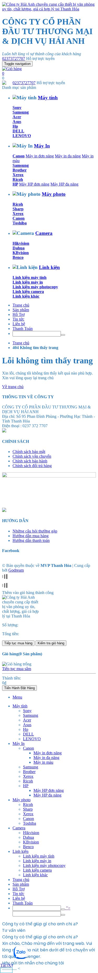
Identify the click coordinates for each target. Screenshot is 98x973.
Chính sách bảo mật (29, 451)
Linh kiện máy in (28, 282)
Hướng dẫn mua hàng (31, 536)
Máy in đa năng (68, 156)
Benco (18, 257)
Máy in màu (43, 762)
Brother (20, 170)
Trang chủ (21, 305)
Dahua (19, 248)
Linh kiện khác (26, 296)
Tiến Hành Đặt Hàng (19, 688)
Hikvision (21, 243)
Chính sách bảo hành (30, 461)
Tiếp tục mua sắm (16, 668)
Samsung (21, 112)
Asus (17, 121)
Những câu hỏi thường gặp (35, 531)
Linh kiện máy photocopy (35, 287)
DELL (18, 131)
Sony (17, 107)
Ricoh (18, 179)
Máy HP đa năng (64, 184)
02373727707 (13, 58)
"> (67, 908)
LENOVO (22, 135)
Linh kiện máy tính (30, 277)
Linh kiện (49, 267)
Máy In (42, 146)
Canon (19, 156)
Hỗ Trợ (19, 314)
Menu (17, 697)
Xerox (18, 175)
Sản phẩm (21, 310)
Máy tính (48, 97)
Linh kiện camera (28, 291)
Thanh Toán (23, 328)
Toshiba (20, 223)
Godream (16, 570)
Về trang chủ (13, 386)
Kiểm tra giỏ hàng (51, 643)
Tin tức (18, 319)
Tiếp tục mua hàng (18, 643)
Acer (17, 117)
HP (15, 184)
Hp (15, 126)
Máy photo (54, 194)
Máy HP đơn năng (34, 184)
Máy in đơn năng (40, 156)
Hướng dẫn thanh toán (31, 540)
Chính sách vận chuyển (32, 456)
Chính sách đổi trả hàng (32, 465)
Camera (44, 233)
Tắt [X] (6, 965)
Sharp (18, 209)
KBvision (21, 252)
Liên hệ (19, 324)
